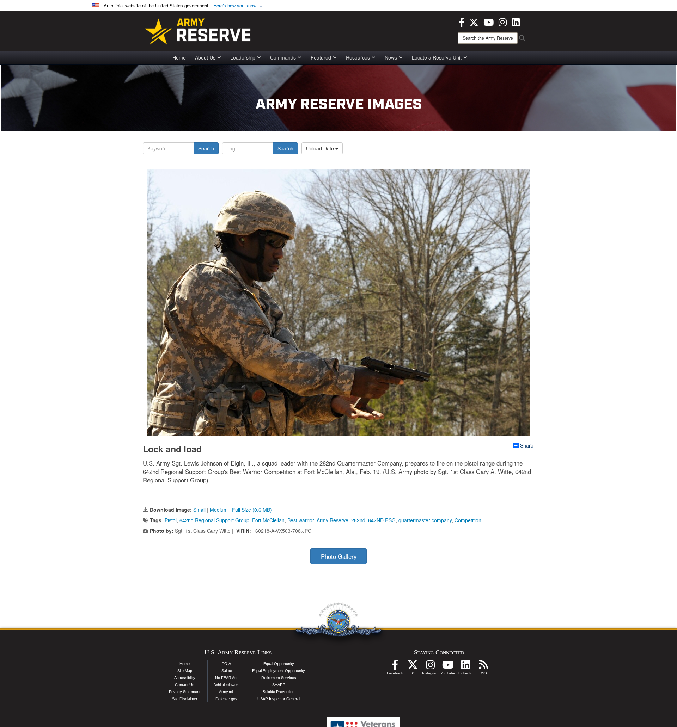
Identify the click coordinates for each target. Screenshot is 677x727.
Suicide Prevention (278, 692)
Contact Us (184, 685)
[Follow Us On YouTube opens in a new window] (448, 667)
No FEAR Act (226, 678)
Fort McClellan (268, 520)
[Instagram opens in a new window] (503, 21)
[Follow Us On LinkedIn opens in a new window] (465, 667)
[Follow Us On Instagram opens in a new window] (430, 667)
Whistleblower (226, 685)
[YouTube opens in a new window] (488, 21)
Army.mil (226, 692)
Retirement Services (278, 678)
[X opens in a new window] (473, 21)
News (391, 57)
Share (526, 445)
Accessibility (184, 678)
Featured (321, 57)
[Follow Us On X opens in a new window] (412, 667)
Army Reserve (332, 520)
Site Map (184, 671)
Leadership (242, 57)
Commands (283, 57)
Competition (468, 520)
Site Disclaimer (184, 699)
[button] (238, 6)
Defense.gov (226, 699)
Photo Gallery (338, 556)
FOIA (226, 663)
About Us (205, 57)
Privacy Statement (184, 692)
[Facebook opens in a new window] (461, 21)
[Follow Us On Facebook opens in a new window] (395, 667)
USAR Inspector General (278, 699)
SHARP (278, 685)
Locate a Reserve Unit (437, 57)
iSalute (226, 671)
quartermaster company (425, 520)
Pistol (171, 520)
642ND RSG (382, 520)
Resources (358, 57)
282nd (358, 520)
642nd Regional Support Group (214, 520)
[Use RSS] (483, 667)
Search (206, 148)
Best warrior (300, 520)
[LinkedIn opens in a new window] (516, 21)
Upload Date (320, 148)
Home (179, 57)
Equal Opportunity (278, 663)
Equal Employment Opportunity (278, 671)
